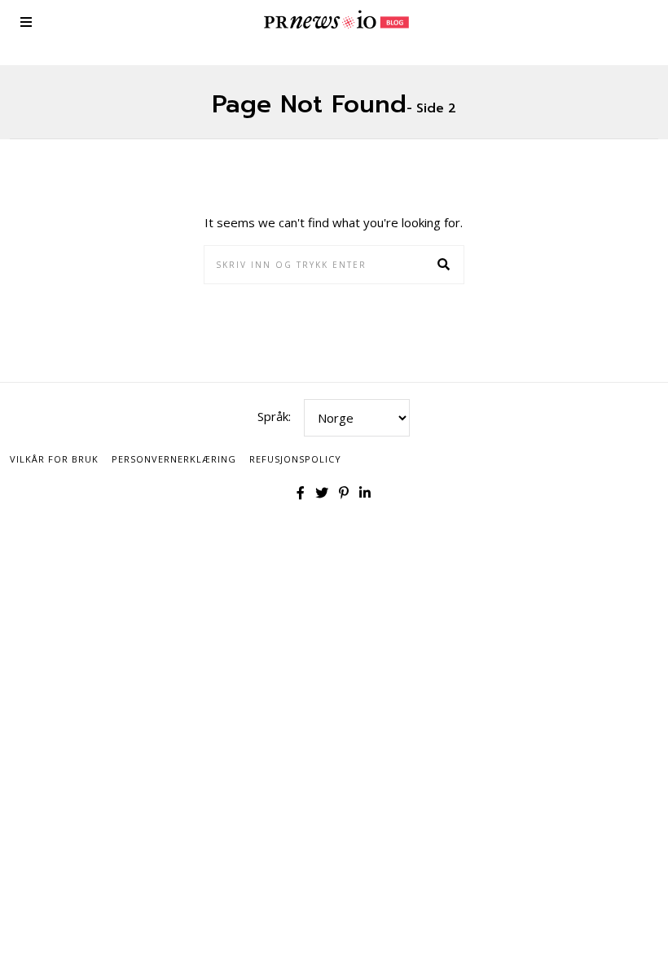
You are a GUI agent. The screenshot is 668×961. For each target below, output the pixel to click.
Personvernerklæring (174, 459)
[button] (444, 264)
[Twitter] (321, 492)
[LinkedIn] (365, 492)
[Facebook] (300, 492)
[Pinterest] (344, 492)
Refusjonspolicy (295, 459)
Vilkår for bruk (54, 459)
